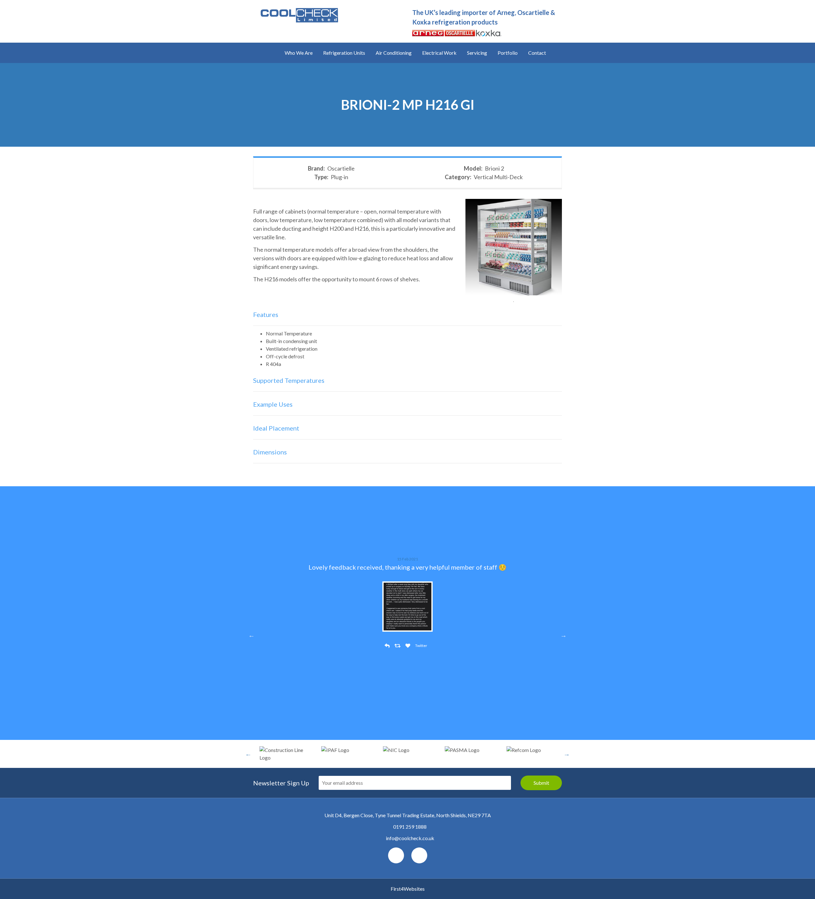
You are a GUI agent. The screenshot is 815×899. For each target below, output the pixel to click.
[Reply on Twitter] (388, 645)
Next (563, 635)
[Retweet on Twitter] (398, 645)
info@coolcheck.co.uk (410, 838)
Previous (251, 635)
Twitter (421, 645)
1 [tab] (513, 301)
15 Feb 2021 (407, 559)
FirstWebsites (408, 889)
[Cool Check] (299, 11)
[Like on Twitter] (409, 645)
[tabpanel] (513, 247)
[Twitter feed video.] (407, 604)
